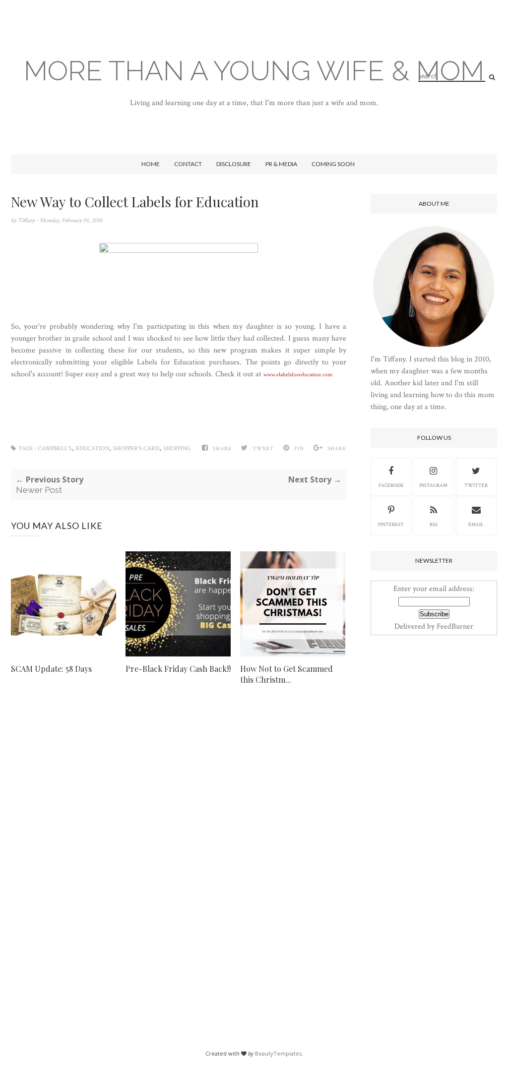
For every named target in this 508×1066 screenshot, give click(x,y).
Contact (188, 164)
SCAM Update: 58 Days (51, 668)
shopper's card (136, 448)
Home (150, 164)
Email (476, 525)
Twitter (476, 485)
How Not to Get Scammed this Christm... (286, 674)
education (92, 448)
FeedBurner (455, 626)
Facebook (391, 485)
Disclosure (233, 164)
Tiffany (27, 220)
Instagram (433, 485)
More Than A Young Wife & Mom (254, 71)
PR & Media (281, 164)
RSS (434, 525)
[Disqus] (178, 849)
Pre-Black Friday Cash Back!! (178, 668)
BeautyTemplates (278, 1053)
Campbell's (55, 448)
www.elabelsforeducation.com (297, 374)
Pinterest (391, 525)
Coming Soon (333, 164)
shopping (176, 448)
